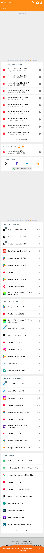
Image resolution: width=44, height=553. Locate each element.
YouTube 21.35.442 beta (16, 419)
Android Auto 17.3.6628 (16, 328)
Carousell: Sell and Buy (16, 151)
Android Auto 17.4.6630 (16, 364)
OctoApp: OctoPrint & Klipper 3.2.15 (20, 461)
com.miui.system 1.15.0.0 (16, 371)
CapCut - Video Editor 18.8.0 (17, 230)
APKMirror (8, 2)
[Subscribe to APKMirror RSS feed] (38, 164)
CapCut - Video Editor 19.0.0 (17, 244)
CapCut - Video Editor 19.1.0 (17, 237)
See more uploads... (22, 140)
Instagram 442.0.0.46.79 (16, 349)
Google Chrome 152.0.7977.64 (18, 412)
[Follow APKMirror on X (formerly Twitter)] (6, 164)
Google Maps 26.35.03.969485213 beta (21, 475)
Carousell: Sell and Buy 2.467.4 (18, 90)
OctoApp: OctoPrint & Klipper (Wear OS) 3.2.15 (23, 468)
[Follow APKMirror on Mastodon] (17, 164)
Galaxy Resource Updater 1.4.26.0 (19, 525)
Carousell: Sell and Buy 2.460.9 (18, 133)
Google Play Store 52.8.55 (17, 279)
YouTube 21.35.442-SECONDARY (19, 489)
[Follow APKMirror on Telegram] (27, 164)
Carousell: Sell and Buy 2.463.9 (18, 111)
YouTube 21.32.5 (13, 272)
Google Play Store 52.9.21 (17, 356)
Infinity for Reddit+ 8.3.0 (16, 510)
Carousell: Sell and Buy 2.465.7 (18, 97)
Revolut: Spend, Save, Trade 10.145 (20, 496)
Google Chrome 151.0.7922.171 (18, 441)
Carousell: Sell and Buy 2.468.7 (18, 83)
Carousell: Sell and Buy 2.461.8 (18, 126)
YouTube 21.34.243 (14, 342)
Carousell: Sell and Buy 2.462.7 (18, 118)
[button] (19, 147)
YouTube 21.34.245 (14, 482)
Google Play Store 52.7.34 (17, 258)
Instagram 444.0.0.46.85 (16, 398)
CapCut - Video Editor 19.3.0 (17, 335)
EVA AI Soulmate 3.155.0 (16, 518)
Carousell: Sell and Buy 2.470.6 (18, 69)
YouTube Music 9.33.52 (16, 286)
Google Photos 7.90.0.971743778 (19, 448)
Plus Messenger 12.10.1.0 (16, 503)
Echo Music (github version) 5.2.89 (19, 251)
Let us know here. (26, 541)
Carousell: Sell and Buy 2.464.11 (18, 104)
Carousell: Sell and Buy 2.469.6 (18, 76)
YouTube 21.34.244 (14, 433)
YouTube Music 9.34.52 (16, 405)
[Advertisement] (22, 37)
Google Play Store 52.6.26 (17, 265)
